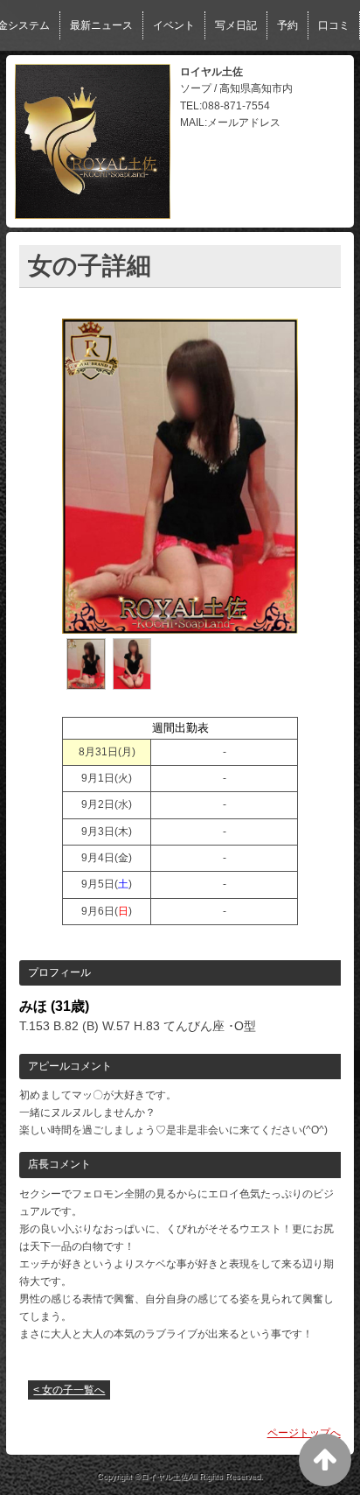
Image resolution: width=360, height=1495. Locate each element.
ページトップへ (304, 1433)
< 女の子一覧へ (69, 1390)
